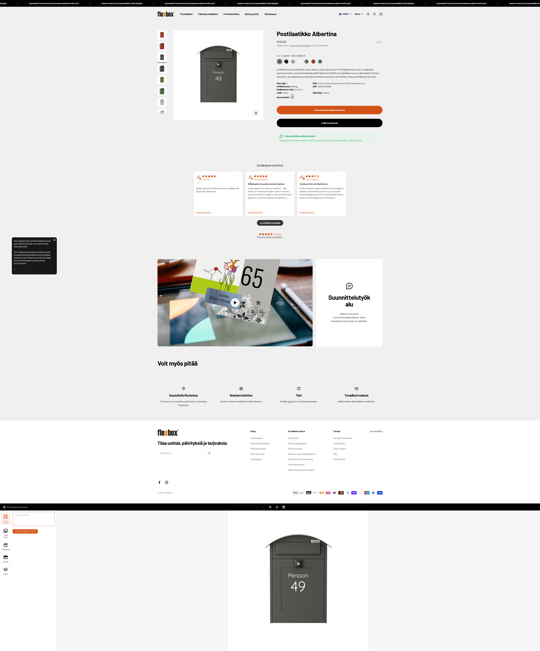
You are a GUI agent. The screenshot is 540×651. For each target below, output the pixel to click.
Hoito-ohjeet (339, 448)
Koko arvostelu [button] (203, 212)
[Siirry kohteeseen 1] (162, 35)
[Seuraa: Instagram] (166, 482)
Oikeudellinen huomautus (300, 459)
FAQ (335, 454)
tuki (290, 401)
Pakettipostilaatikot (208, 14)
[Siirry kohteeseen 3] (162, 58)
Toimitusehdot (295, 448)
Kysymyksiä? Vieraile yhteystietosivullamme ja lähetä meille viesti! (112, 3)
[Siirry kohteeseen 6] (162, 91)
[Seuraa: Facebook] (159, 482)
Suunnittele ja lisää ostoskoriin (329, 110)
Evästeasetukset (296, 464)
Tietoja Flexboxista (342, 438)
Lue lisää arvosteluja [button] (270, 222)
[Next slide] (350, 198)
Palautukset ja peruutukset (301, 469)
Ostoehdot (293, 438)
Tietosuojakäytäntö (297, 443)
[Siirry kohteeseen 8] (162, 114)
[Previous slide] (190, 198)
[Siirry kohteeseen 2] (162, 46)
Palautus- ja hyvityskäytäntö (301, 454)
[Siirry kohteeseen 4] (162, 69)
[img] (209, 176)
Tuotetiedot (339, 443)
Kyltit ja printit (252, 14)
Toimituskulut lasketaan (299, 45)
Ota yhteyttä (339, 459)
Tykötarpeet (270, 14)
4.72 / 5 (277, 234)
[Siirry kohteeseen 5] (162, 80)
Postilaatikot (186, 14)
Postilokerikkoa (231, 14)
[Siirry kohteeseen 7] (162, 103)
